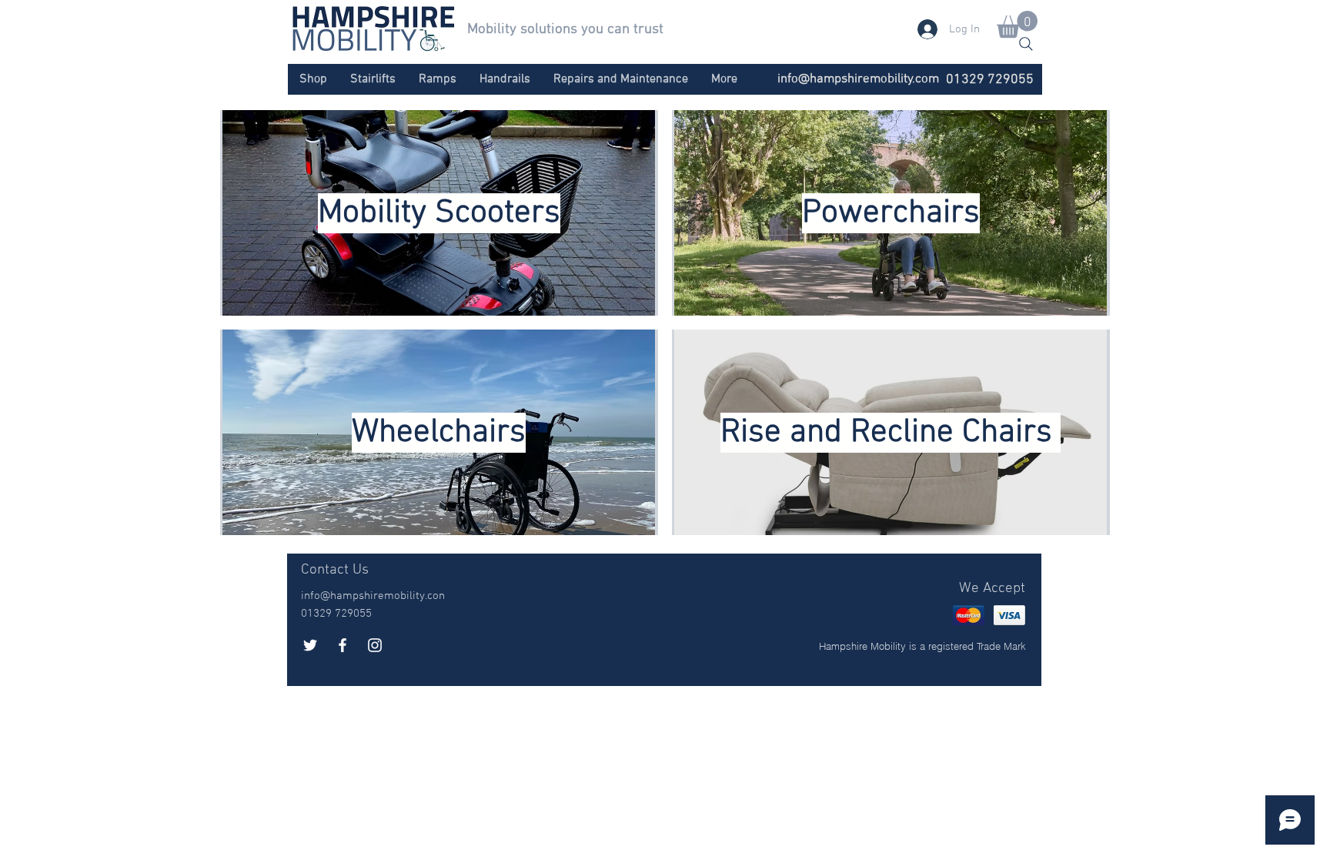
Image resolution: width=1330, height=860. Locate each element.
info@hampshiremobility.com (858, 79)
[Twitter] (310, 645)
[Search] (1026, 44)
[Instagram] (375, 645)
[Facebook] (342, 645)
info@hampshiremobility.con (373, 596)
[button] (1017, 24)
